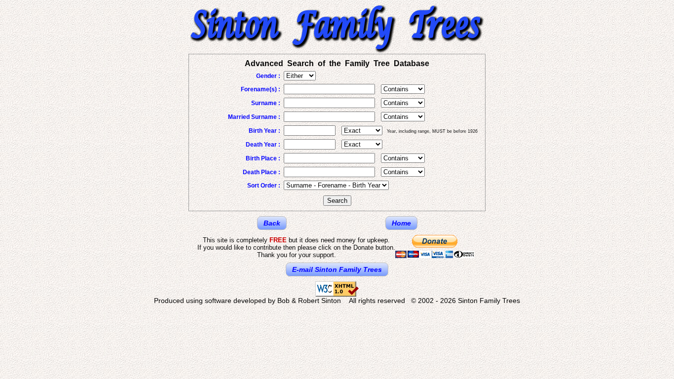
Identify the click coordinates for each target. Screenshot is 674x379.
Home (401, 223)
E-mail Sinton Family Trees (337, 269)
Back (271, 223)
